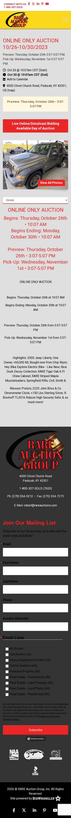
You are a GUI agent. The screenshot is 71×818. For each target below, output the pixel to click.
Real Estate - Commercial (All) (30, 677)
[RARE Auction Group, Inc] (17, 19)
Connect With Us (15, 4)
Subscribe (35, 730)
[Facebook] (29, 4)
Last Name (10, 581)
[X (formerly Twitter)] (33, 4)
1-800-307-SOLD (13, 7)
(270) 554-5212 (22, 496)
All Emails (16, 648)
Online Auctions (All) (23, 665)
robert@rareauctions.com (40, 505)
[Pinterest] (42, 4)
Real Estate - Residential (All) (29, 694)
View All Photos (51, 183)
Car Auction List (20, 654)
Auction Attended (15, 618)
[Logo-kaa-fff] (34, 755)
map (11, 90)
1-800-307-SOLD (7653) (35, 488)
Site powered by (21, 798)
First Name (10, 562)
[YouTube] (47, 4)
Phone (7, 599)
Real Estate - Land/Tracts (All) (30, 688)
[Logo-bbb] (35, 771)
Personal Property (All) (25, 671)
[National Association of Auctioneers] (14, 755)
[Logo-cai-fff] (55, 755)
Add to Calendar (17, 79)
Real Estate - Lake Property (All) (31, 682)
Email (7, 544)
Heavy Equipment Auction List (30, 660)
